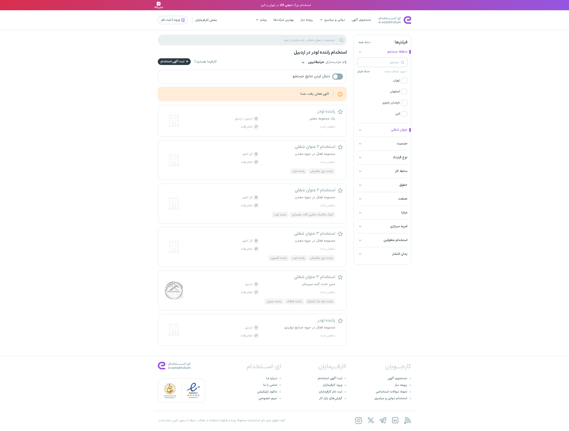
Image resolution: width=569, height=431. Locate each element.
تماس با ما (270, 385)
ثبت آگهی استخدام (172, 61)
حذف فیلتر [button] (363, 71)
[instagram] (358, 420)
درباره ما (271, 378)
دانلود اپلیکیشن (267, 391)
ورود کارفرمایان (332, 385)
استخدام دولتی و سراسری (391, 398)
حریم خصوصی (267, 398)
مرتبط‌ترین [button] (315, 62)
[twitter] (371, 420)
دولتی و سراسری (334, 20)
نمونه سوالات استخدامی (391, 391)
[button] (382, 80)
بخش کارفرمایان (206, 20)
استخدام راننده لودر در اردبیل (320, 52)
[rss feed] (407, 420)
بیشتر (263, 20)
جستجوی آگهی (361, 20)
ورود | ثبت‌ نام (170, 20)
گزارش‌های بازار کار (330, 398)
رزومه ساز (307, 20)
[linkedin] (395, 420)
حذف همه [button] (364, 42)
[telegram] (383, 420)
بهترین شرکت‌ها (284, 20)
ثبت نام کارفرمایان (330, 391)
